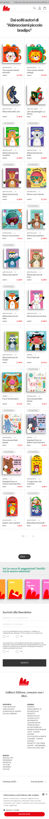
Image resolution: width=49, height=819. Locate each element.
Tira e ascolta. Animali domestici (10, 71)
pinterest (7, 767)
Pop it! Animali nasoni (10, 399)
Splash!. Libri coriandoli (11, 523)
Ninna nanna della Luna (11, 111)
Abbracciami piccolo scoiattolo (10, 154)
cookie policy (33, 718)
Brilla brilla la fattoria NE (36, 523)
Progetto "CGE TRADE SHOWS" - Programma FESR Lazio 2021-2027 (36, 746)
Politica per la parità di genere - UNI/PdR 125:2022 (36, 739)
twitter (6, 769)
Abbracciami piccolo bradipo (10, 358)
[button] (11, 810)
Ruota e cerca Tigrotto (35, 194)
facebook (7, 762)
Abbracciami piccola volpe (10, 317)
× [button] (46, 794)
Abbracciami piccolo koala (34, 154)
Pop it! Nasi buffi (33, 357)
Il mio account (9, 707)
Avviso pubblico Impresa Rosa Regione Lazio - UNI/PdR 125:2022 (36, 731)
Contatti (31, 707)
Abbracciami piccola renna (10, 195)
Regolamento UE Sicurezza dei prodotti (34, 711)
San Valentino (18, 584)
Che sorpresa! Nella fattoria (34, 400)
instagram (7, 760)
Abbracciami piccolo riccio (34, 276)
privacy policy (33, 716)
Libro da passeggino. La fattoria (36, 112)
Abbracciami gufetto (10, 275)
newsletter (8, 758)
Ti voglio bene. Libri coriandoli (34, 482)
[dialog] (24, 805)
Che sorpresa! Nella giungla (10, 441)
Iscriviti (24, 663)
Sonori (35, 582)
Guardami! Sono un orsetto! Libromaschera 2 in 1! (12, 482)
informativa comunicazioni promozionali (33, 723)
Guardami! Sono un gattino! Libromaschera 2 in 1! (36, 441)
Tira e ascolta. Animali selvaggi (35, 71)
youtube (6, 765)
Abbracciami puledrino (35, 235)
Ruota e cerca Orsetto (10, 235)
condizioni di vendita (12, 711)
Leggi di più (13, 805)
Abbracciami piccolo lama (36, 316)
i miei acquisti (8, 709)
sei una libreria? (10, 714)
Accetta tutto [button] (24, 814)
